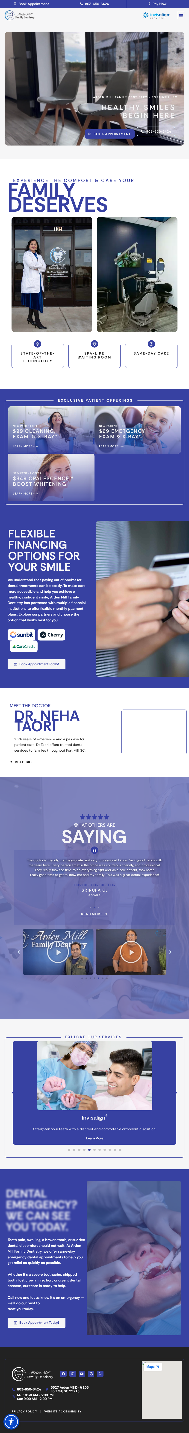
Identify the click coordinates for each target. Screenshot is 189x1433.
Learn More (94, 1138)
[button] (180, 15)
